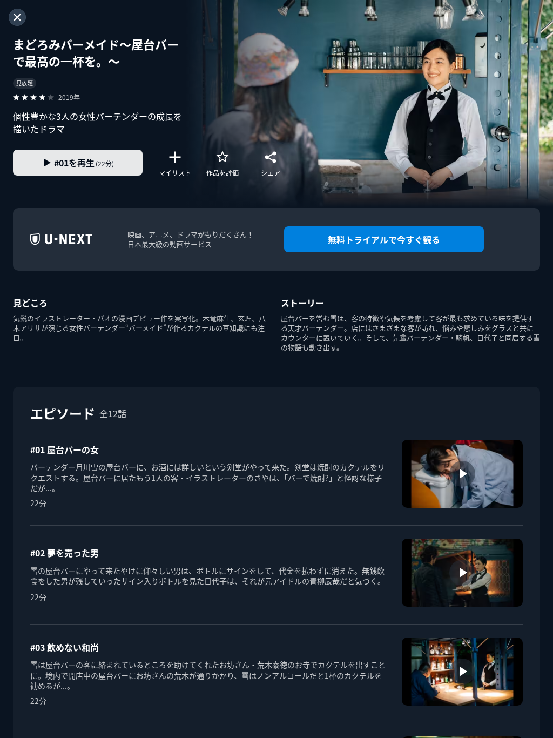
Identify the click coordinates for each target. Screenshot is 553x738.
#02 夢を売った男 (64, 552)
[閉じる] (17, 17)
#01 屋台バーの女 (64, 449)
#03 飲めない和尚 (64, 647)
